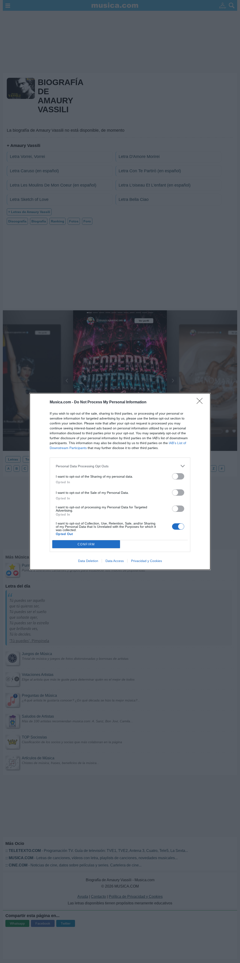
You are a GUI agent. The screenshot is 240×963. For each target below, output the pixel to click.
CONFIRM (86, 544)
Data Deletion (88, 561)
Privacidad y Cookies (146, 561)
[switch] (178, 476)
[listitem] (120, 466)
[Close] (201, 402)
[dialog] (120, 481)
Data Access (114, 561)
